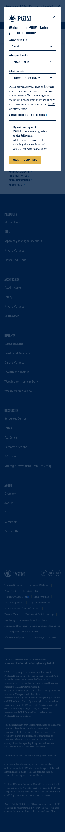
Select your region (18, 39)
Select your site (16, 71)
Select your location (18, 55)
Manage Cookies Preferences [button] (27, 115)
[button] (53, 17)
